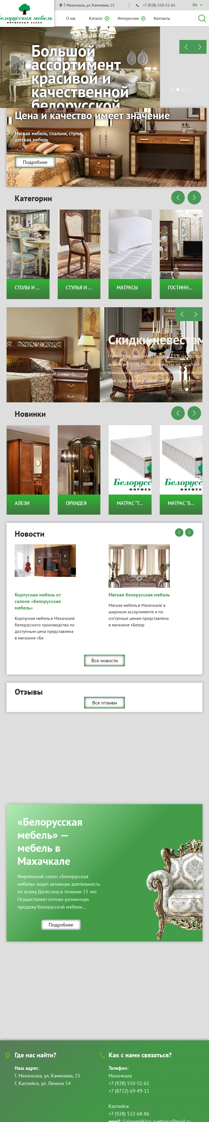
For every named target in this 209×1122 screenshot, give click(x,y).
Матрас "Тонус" (135, 503)
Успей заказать (152, 348)
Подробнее (35, 162)
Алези (22, 503)
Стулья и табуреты (88, 287)
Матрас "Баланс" (187, 503)
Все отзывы (104, 703)
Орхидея (76, 503)
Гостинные (181, 287)
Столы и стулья (33, 287)
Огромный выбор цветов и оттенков (93, 64)
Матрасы (127, 287)
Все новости (104, 660)
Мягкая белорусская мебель (45, 595)
